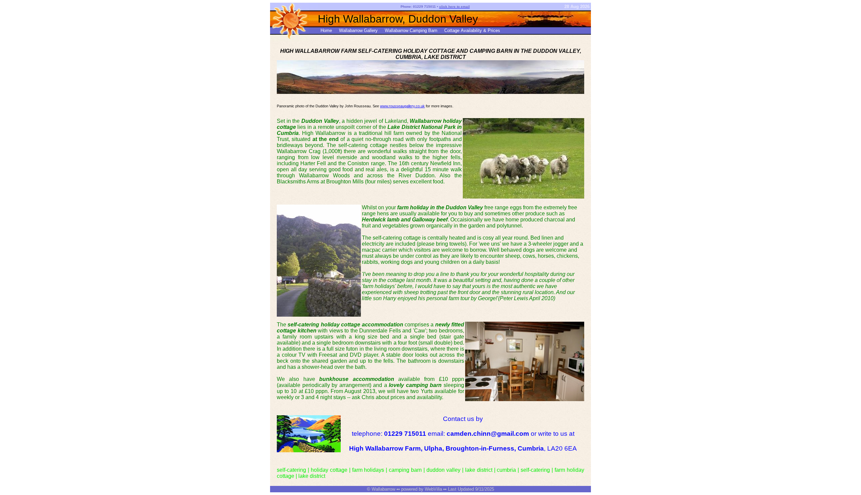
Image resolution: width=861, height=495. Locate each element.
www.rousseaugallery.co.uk (402, 106)
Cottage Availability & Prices (472, 30)
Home (326, 30)
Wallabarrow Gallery (358, 30)
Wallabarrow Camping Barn (411, 30)
